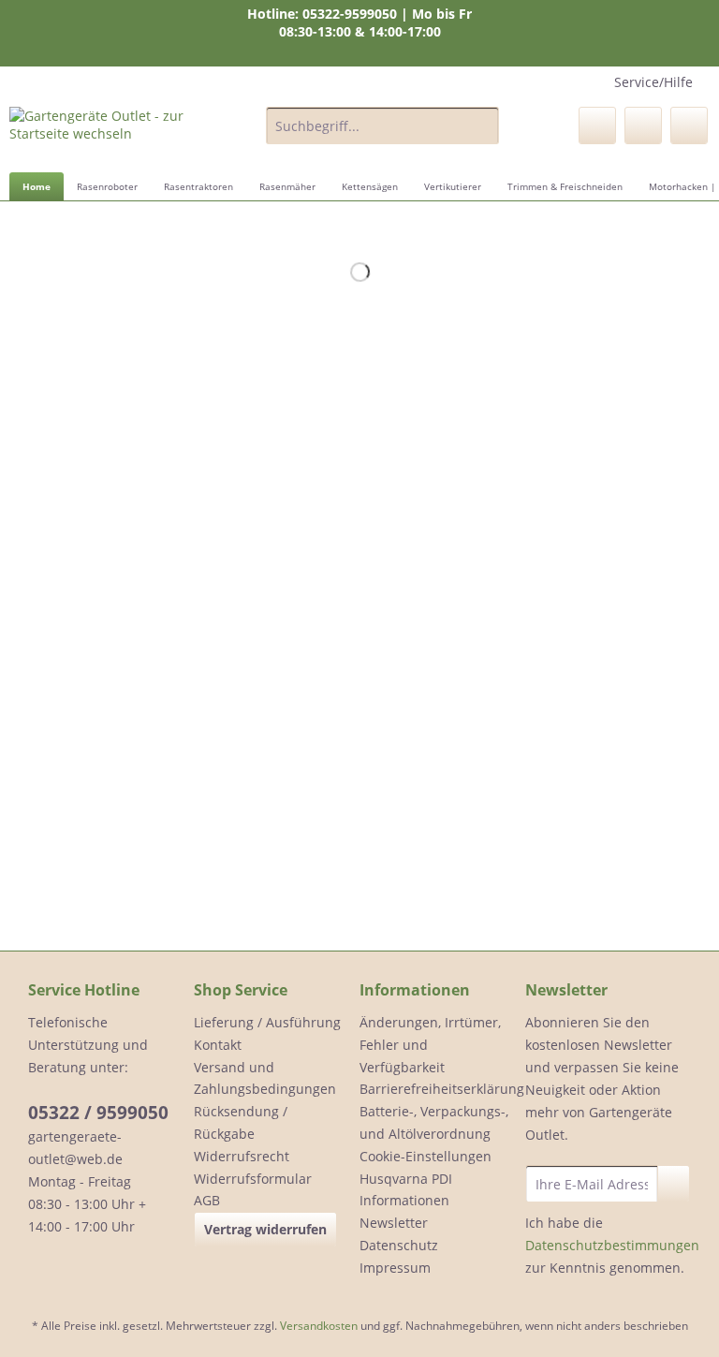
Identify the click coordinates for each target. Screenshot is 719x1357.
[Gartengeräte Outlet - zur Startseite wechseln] (108, 130)
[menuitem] (383, 134)
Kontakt (218, 1045)
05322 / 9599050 (98, 1112)
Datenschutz (399, 1245)
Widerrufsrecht (241, 1156)
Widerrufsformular (253, 1178)
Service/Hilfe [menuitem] (653, 82)
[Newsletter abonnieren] (673, 1183)
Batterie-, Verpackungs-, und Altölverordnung (434, 1122)
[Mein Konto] (643, 125)
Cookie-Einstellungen (426, 1156)
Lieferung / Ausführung (267, 1022)
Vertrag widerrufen (265, 1229)
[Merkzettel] (597, 125)
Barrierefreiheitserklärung (438, 1089)
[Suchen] (481, 125)
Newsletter (394, 1223)
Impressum (395, 1267)
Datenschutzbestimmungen (612, 1245)
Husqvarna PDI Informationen (406, 1190)
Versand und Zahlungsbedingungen (265, 1078)
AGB (207, 1200)
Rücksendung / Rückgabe (240, 1122)
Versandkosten (319, 1326)
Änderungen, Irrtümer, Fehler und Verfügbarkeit (430, 1044)
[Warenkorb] (689, 125)
